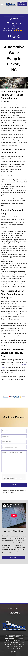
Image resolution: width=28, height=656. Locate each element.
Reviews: (8, 31)
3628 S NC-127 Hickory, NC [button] (15, 25)
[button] (9, 36)
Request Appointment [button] (22, 3)
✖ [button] (26, 9)
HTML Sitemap (14, 652)
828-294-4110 (18, 608)
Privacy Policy (14, 651)
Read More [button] (13, 557)
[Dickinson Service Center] (10, 4)
